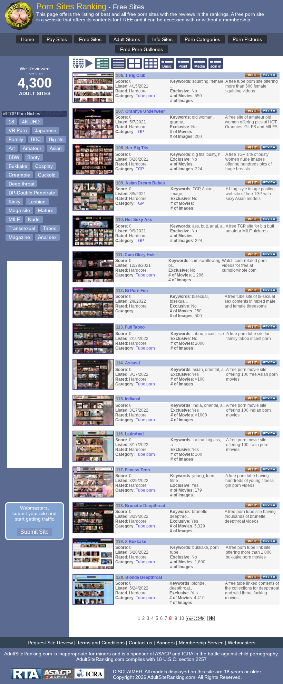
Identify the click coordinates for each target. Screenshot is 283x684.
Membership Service (201, 642)
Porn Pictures (247, 39)
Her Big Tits (136, 147)
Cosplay (44, 166)
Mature (45, 210)
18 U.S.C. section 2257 (181, 659)
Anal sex (47, 237)
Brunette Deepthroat (145, 505)
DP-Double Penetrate (32, 192)
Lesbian (37, 201)
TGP (140, 131)
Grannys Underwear (145, 111)
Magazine (19, 237)
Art (12, 148)
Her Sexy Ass (138, 219)
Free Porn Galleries (141, 49)
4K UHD (31, 121)
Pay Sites (57, 39)
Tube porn (145, 95)
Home (27, 39)
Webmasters (241, 642)
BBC (36, 139)
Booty (33, 157)
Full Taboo (135, 327)
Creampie (19, 175)
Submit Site (34, 532)
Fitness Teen (137, 469)
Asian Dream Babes (145, 183)
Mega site (19, 210)
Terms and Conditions (101, 642)
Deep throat (22, 184)
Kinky (14, 201)
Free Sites (90, 39)
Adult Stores (127, 39)
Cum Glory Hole (140, 254)
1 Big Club (135, 75)
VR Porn (18, 130)
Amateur (32, 148)
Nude (34, 219)
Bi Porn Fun (136, 290)
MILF (14, 219)
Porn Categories (202, 39)
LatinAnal (134, 434)
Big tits (56, 139)
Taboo (50, 228)
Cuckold (47, 175)
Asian (56, 148)
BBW (14, 157)
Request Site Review (50, 642)
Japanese (45, 130)
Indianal (132, 398)
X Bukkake (135, 541)
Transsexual (22, 228)
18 (11, 121)
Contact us (140, 642)
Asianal (132, 363)
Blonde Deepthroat (143, 577)
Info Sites (162, 39)
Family (16, 139)
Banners (165, 642)
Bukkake (18, 166)
